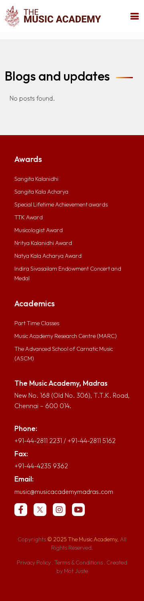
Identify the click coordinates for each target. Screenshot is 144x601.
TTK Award (28, 217)
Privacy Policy (34, 562)
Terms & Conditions (78, 562)
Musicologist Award (38, 230)
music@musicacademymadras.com (63, 492)
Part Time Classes (36, 323)
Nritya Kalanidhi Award (43, 243)
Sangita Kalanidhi (36, 178)
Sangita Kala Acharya (41, 191)
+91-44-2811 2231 (38, 441)
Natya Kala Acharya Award (48, 255)
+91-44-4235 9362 (41, 466)
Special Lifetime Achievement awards (61, 204)
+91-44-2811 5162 (92, 441)
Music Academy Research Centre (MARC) (65, 336)
